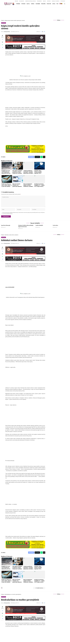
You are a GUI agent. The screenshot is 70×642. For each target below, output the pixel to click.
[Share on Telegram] (44, 32)
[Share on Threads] (44, 157)
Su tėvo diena (55, 225)
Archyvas (3, 237)
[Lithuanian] (61, 3)
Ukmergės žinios (7, 31)
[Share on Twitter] (43, 32)
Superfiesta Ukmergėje (5, 225)
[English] (60, 3)
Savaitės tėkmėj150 (39, 225)
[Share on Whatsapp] (2, 44)
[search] (64, 4)
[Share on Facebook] (41, 32)
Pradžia (2, 20)
